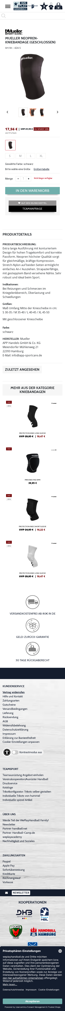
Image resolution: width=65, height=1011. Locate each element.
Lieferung (8, 713)
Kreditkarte (9, 874)
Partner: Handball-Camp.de (19, 832)
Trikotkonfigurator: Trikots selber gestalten (27, 791)
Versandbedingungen (15, 708)
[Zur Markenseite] (14, 32)
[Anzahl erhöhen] (28, 178)
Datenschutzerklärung (15, 729)
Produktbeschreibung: (19, 244)
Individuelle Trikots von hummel (21, 795)
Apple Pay (9, 865)
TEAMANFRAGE (32, 208)
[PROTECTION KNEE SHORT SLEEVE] (32, 514)
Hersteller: (11, 338)
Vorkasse (8, 882)
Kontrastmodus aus (30, 752)
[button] (8, 6)
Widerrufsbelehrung (14, 725)
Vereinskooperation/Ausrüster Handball (25, 779)
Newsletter (9, 824)
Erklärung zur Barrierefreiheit (19, 737)
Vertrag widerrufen (14, 692)
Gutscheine (9, 704)
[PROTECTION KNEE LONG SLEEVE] (32, 420)
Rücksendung (10, 717)
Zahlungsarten (11, 700)
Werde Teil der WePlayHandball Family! (26, 820)
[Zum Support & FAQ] (44, 6)
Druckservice (10, 783)
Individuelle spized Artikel (17, 800)
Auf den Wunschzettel (34, 203)
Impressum (9, 733)
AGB (5, 721)
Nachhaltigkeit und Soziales (19, 841)
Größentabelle (41, 169)
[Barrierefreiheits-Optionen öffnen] (7, 752)
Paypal (7, 861)
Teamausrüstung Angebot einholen (23, 775)
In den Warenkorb (32, 191)
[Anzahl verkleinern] (18, 178)
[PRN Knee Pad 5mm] (32, 467)
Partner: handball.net (15, 828)
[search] (32, 15)
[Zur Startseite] (24, 6)
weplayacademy (12, 837)
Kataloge (8, 787)
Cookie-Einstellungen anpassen (21, 741)
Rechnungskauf (11, 878)
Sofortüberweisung (14, 869)
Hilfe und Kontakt (13, 696)
